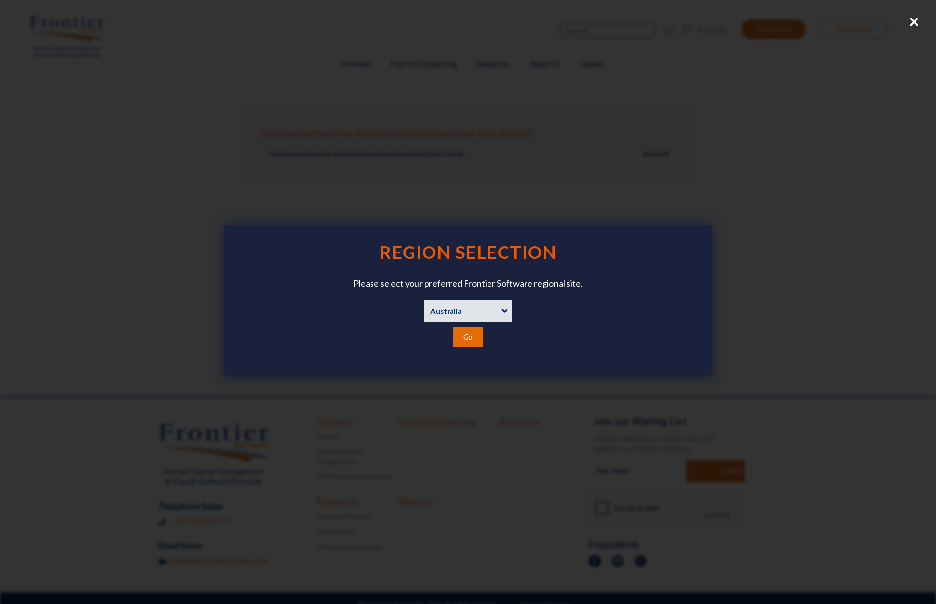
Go (468, 336)
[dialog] (468, 300)
